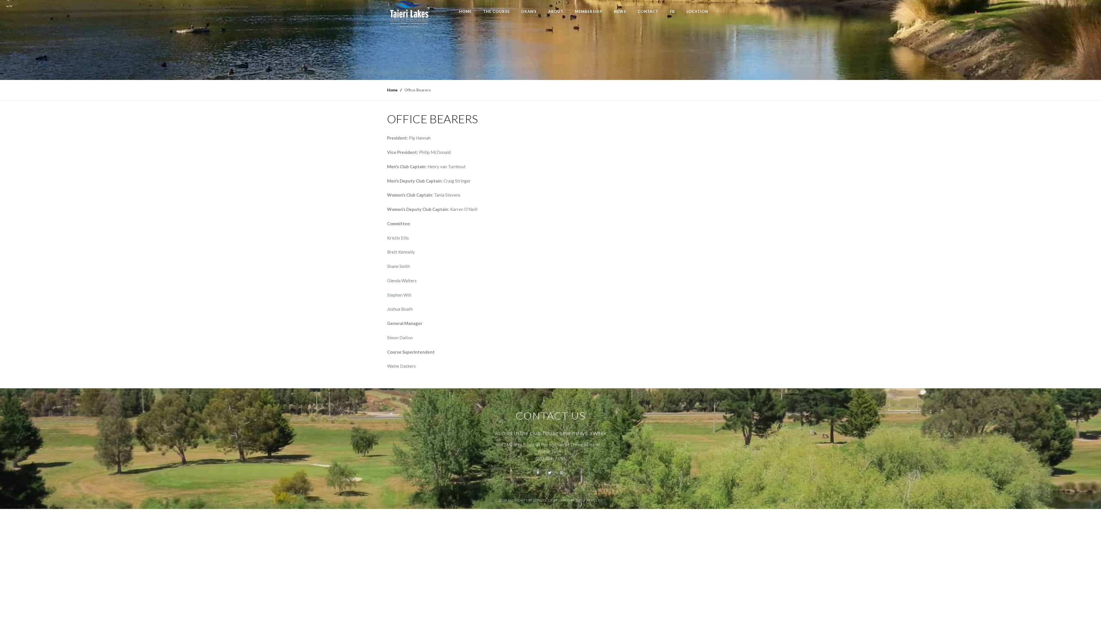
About (555, 11)
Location (697, 11)
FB (672, 11)
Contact (648, 11)
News (620, 11)
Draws (529, 11)
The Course (496, 11)
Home (465, 11)
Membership (588, 11)
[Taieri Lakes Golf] (409, 14)
